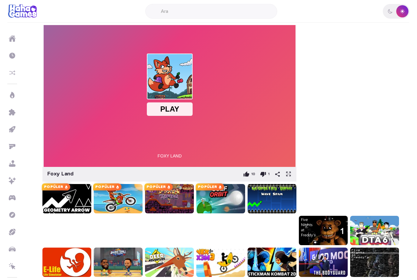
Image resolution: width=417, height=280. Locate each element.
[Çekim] (12, 146)
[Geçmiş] (12, 55)
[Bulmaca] (12, 112)
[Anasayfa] (12, 38)
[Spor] (12, 232)
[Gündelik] (12, 163)
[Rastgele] (12, 72)
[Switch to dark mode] (396, 11)
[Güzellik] (12, 180)
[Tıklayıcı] (12, 266)
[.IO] (12, 197)
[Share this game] (277, 174)
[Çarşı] (12, 129)
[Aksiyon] (12, 95)
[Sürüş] (12, 249)
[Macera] (12, 214)
